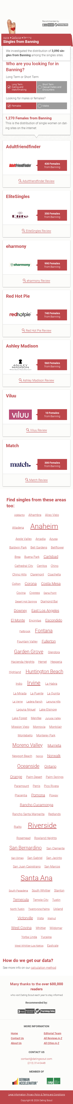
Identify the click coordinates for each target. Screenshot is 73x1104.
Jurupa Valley (53, 718)
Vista (40, 918)
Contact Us (17, 1038)
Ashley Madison (22, 346)
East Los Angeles (45, 610)
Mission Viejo (20, 727)
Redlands (54, 814)
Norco (39, 756)
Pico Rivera (51, 786)
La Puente (36, 693)
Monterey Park (45, 735)
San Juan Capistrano (27, 866)
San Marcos (52, 866)
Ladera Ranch (34, 701)
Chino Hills (19, 574)
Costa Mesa (51, 583)
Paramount (21, 786)
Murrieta (54, 745)
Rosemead (23, 838)
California (16, 37)
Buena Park (31, 557)
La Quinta (53, 693)
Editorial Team (52, 1033)
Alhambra (34, 515)
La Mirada (20, 693)
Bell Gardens (39, 547)
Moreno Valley (27, 745)
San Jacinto (54, 858)
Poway (53, 795)
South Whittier (41, 890)
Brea (18, 557)
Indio (19, 683)
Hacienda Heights (22, 662)
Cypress (34, 593)
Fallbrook (24, 631)
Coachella (54, 574)
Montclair (55, 727)
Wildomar (56, 928)
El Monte (18, 620)
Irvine (33, 682)
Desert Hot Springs (26, 601)
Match (12, 445)
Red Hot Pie (18, 296)
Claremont (37, 574)
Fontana (44, 630)
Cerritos (42, 566)
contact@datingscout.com (36, 1058)
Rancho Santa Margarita (28, 814)
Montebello (25, 735)
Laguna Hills (53, 701)
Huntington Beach (44, 671)
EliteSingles (18, 196)
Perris (36, 786)
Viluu (11, 395)
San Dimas (17, 858)
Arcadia (41, 539)
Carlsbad (51, 556)
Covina (21, 593)
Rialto (18, 827)
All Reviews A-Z (53, 1038)
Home (6, 37)
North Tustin (17, 908)
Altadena (18, 527)
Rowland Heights (45, 838)
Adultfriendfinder (23, 146)
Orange (16, 776)
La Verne (18, 701)
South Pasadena (18, 890)
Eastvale (52, 945)
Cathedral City (24, 566)
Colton (16, 584)
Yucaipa (46, 937)
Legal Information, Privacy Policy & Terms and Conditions (36, 1094)
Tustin (56, 900)
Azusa (53, 539)
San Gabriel (34, 858)
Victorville (25, 918)
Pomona (38, 795)
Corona (31, 583)
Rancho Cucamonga (36, 805)
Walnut (52, 918)
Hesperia (56, 662)
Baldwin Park (18, 547)
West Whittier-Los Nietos (29, 945)
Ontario (50, 766)
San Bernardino (25, 848)
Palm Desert (34, 777)
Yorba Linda (29, 937)
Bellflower (57, 547)
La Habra (51, 683)
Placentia (21, 795)
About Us (16, 1043)
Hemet (42, 662)
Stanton (59, 890)
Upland (58, 909)
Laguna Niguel (26, 709)
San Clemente (55, 848)
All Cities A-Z (51, 1043)
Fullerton (49, 641)
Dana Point (50, 592)
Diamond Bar (49, 601)
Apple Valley (24, 539)
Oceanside (28, 766)
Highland (15, 672)
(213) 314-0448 (36, 1062)
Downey (20, 610)
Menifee (36, 718)
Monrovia (39, 727)
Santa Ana (36, 878)
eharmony (16, 246)
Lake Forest (19, 718)
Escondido (53, 620)
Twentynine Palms (39, 908)
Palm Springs (54, 777)
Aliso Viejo (52, 515)
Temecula (21, 899)
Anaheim (44, 526)
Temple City (40, 900)
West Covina (21, 927)
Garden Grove (28, 651)
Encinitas (35, 620)
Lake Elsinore (48, 709)
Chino (54, 566)
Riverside (42, 825)
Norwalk (54, 755)
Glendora (54, 652)
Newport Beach (22, 756)
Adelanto (19, 515)
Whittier (41, 928)
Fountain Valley (27, 641)
